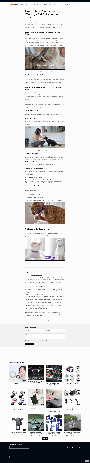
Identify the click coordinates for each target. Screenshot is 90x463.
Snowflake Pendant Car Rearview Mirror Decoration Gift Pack (72, 433)
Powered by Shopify (21, 460)
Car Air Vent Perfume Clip (72, 383)
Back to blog (46, 320)
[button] (75, 4)
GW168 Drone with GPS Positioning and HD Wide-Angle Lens (36, 382)
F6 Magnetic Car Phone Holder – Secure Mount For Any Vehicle (54, 410)
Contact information (52, 460)
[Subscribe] (28, 447)
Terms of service (39, 460)
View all (45, 438)
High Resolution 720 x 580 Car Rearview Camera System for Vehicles (72, 408)
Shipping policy (45, 460)
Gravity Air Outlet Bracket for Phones (18, 432)
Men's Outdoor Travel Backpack (36, 407)
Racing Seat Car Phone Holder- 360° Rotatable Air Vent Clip (54, 384)
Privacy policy (33, 460)
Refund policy (28, 460)
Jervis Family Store (15, 460)
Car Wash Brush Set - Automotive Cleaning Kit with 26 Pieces (54, 433)
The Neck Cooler (17, 383)
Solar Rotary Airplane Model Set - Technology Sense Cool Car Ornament (36, 433)
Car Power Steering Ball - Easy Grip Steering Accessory (17, 408)
